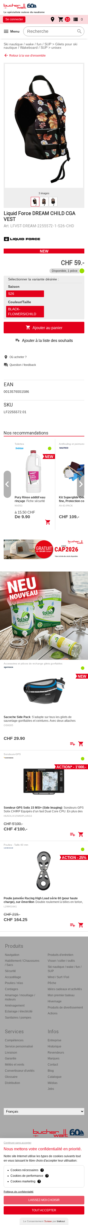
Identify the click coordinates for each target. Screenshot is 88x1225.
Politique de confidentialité (18, 1191)
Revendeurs (56, 1052)
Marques (53, 1058)
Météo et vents (14, 1064)
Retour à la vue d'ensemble (25, 55)
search (79, 31)
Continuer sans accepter (17, 1142)
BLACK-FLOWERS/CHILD (22, 311)
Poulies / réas (14, 983)
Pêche (52, 983)
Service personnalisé (19, 1046)
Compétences (14, 1040)
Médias (52, 1083)
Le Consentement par (44, 1221)
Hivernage (55, 1001)
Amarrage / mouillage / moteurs (20, 997)
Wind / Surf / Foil (58, 977)
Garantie (10, 1058)
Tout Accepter (44, 1210)
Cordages (11, 989)
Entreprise (54, 1040)
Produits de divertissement (65, 1007)
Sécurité (10, 971)
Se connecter (14, 19)
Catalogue (55, 1077)
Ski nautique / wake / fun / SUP (27, 44)
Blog (51, 1070)
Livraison (11, 1052)
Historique (54, 1046)
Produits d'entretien (60, 955)
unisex (56, 47)
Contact (53, 1064)
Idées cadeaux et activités (65, 989)
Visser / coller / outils (61, 960)
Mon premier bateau (61, 995)
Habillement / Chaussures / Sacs (22, 963)
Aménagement (14, 1005)
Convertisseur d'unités (19, 1070)
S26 (11, 294)
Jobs (51, 1089)
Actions (52, 1013)
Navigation (12, 955)
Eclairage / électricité (19, 1011)
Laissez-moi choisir (44, 1200)
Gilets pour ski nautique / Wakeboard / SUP (40, 45)
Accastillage (13, 977)
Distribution (12, 1083)
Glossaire (11, 1077)
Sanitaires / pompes (18, 1017)
